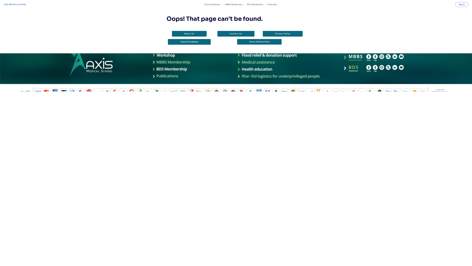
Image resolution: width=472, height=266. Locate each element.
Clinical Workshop (212, 4)
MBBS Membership (233, 4)
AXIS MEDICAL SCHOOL (15, 4)
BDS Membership (254, 4)
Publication (272, 4)
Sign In (462, 4)
